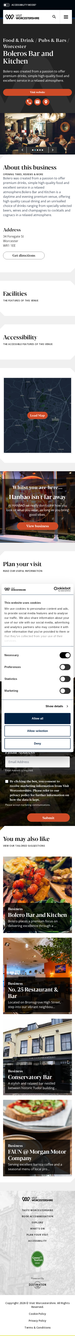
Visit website (37, 92)
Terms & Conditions (37, 1327)
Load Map (37, 415)
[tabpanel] (37, 134)
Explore (37, 1222)
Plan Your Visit (37, 1234)
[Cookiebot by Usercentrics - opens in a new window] (54, 589)
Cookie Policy (37, 1314)
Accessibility (37, 1240)
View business (37, 525)
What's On (37, 1228)
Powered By (37, 1278)
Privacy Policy (37, 1320)
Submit (48, 817)
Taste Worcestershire (37, 1210)
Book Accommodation (37, 1216)
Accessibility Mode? (24, 5)
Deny (37, 743)
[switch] (65, 667)
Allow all (37, 718)
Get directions (23, 255)
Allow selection (37, 730)
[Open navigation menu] (66, 17)
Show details (54, 706)
